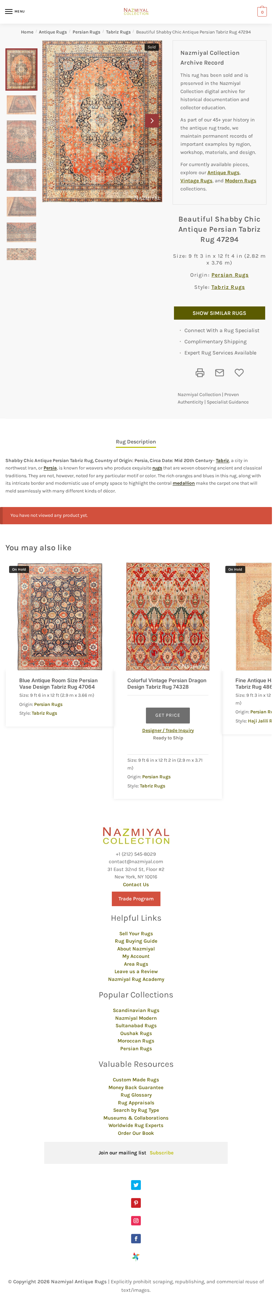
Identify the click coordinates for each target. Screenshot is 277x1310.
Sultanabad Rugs (136, 1025)
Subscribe (162, 1153)
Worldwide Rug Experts (135, 1125)
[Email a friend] (219, 372)
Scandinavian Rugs (136, 1010)
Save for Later (239, 372)
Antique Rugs (53, 32)
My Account (136, 956)
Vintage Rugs (196, 181)
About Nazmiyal (136, 949)
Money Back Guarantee (135, 1087)
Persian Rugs (86, 32)
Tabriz (222, 460)
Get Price (167, 715)
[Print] (200, 372)
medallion (184, 483)
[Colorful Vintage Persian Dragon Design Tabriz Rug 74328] (168, 616)
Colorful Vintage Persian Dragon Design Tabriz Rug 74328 (166, 683)
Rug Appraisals (136, 1103)
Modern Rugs (240, 181)
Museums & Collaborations (136, 1118)
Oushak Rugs (136, 1033)
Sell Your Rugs (136, 933)
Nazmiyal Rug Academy (136, 979)
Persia (50, 468)
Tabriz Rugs (118, 32)
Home (27, 32)
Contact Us (136, 884)
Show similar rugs (219, 313)
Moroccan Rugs (136, 1041)
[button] (152, 121)
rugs (157, 468)
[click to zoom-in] (102, 121)
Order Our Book (136, 1133)
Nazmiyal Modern (136, 1018)
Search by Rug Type (136, 1110)
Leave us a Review (136, 971)
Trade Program (136, 899)
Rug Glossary (136, 1095)
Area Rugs (136, 964)
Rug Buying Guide (136, 941)
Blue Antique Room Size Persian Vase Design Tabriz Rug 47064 (58, 683)
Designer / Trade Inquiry (168, 730)
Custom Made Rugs (136, 1080)
